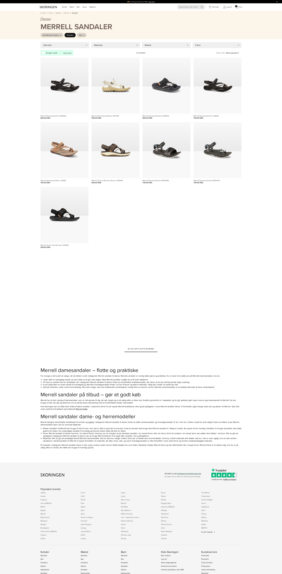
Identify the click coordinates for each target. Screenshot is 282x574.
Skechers (164, 517)
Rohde (163, 500)
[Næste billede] (84, 85)
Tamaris (164, 538)
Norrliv (123, 524)
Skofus (163, 521)
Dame (51, 13)
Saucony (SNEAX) (167, 507)
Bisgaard (44, 521)
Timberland (205, 496)
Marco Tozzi (125, 500)
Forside (43, 13)
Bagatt (43, 510)
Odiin (123, 528)
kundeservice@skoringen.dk (189, 473)
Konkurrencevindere (169, 566)
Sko (80, 35)
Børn (78, 7)
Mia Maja (124, 507)
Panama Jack (126, 535)
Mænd (72, 7)
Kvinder (64, 7)
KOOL (83, 535)
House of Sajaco (87, 517)
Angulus (44, 500)
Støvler (43, 566)
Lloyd (123, 493)
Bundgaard (45, 528)
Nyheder (44, 555)
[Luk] (277, 1)
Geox (83, 514)
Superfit (164, 535)
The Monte (205, 493)
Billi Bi (43, 514)
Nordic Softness (127, 521)
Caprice (43, 535)
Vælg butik (67, 53)
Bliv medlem (166, 555)
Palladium (124, 531)
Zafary (203, 524)
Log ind (164, 559)
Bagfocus (92, 7)
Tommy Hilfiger (207, 500)
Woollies (204, 521)
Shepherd (165, 514)
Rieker (163, 496)
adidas (43, 493)
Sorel (163, 528)
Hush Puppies (86, 524)
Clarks (43, 538)
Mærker (58, 13)
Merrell (66, 13)
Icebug (83, 528)
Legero (83, 538)
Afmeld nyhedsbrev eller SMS (172, 569)
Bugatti (43, 524)
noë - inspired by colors (130, 517)
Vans (203, 510)
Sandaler (75, 13)
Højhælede (45, 569)
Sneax (85, 7)
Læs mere (152, 2)
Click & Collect (207, 562)
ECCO (83, 500)
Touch (203, 503)
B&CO (43, 507)
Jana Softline (86, 531)
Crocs (83, 493)
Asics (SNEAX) (46, 503)
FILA (82, 503)
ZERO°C (204, 528)
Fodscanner (205, 566)
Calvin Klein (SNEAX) (49, 531)
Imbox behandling (208, 569)
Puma (163, 493)
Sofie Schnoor (166, 524)
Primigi (123, 538)
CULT (83, 496)
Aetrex (43, 496)
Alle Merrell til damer (51, 35)
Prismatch (205, 559)
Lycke (123, 496)
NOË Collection (127, 514)
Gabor (83, 507)
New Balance (126, 510)
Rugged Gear (166, 503)
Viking (203, 514)
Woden (204, 517)
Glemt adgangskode (168, 562)
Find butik (205, 555)
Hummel (84, 521)
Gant (82, 510)
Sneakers (44, 562)
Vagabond (205, 507)
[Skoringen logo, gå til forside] (48, 7)
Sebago (164, 510)
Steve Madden (166, 531)
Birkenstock (45, 517)
